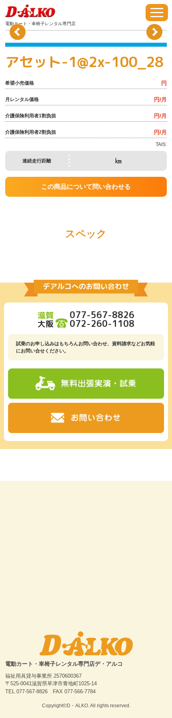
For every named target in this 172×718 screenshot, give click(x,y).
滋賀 (86, 314)
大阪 (86, 323)
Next (154, 32)
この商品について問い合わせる (86, 186)
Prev (18, 32)
